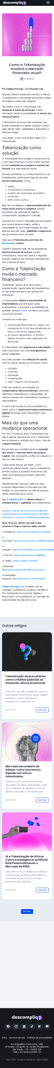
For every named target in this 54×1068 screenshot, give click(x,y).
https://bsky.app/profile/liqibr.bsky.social (23, 569)
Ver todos (27, 911)
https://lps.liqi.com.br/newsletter (28, 578)
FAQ (4, 1037)
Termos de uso (17, 1037)
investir (24, 310)
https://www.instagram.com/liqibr (33, 531)
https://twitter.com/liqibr (25, 560)
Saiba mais (42, 710)
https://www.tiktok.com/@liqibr (30, 555)
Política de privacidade (39, 1037)
